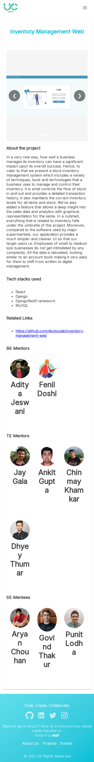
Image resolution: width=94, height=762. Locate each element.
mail (55, 735)
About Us (30, 743)
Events (66, 743)
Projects (49, 743)
